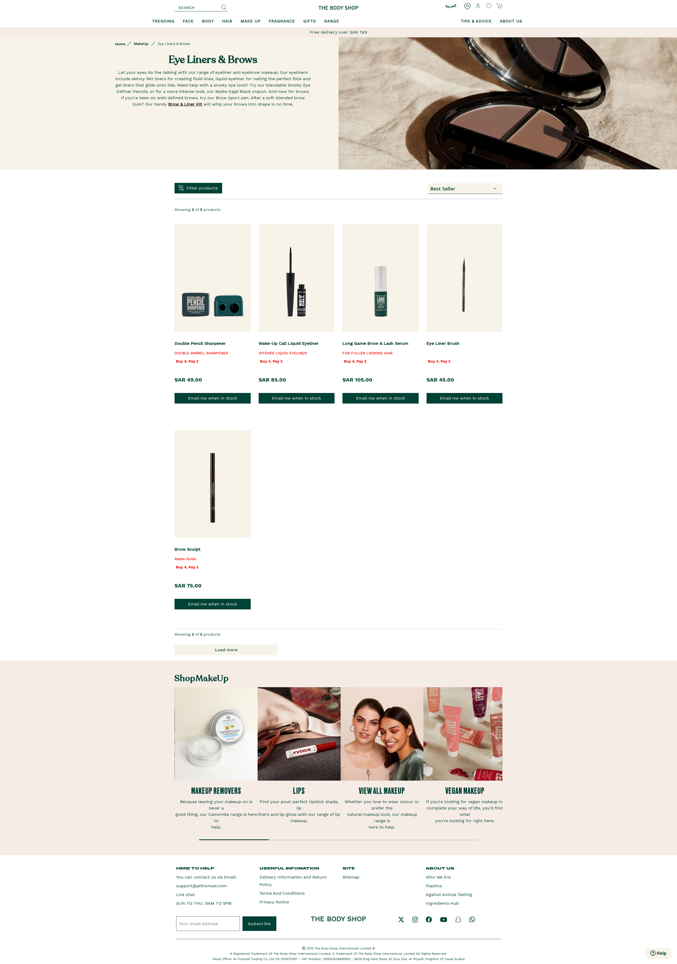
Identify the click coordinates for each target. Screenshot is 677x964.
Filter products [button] (202, 188)
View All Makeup (382, 791)
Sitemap (350, 877)
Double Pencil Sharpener (200, 343)
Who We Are (438, 877)
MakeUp (141, 44)
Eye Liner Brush (443, 343)
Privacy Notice (274, 901)
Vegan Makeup (464, 791)
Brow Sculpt (187, 549)
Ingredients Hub (442, 903)
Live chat (185, 894)
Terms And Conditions (282, 893)
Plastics (434, 885)
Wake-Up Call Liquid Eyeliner (289, 343)
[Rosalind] (338, 8)
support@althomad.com (201, 885)
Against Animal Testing (449, 894)
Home (120, 44)
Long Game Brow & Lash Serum (375, 343)
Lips (299, 791)
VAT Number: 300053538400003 (327, 959)
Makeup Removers (216, 791)
